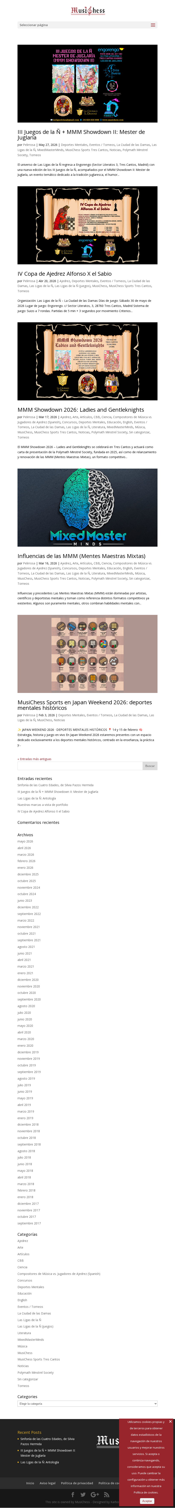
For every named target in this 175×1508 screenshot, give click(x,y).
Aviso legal (47, 1483)
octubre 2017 (27, 1217)
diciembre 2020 (28, 980)
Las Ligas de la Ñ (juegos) (72, 286)
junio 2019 (25, 1091)
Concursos (69, 422)
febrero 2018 (26, 1190)
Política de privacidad (77, 1483)
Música (140, 427)
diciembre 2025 (28, 874)
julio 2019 (24, 1085)
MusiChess (99, 286)
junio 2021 (25, 953)
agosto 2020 (26, 1006)
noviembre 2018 (29, 1131)
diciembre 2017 (28, 1204)
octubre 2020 (27, 993)
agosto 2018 (26, 1151)
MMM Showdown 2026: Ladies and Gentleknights (81, 409)
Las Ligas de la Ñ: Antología (37, 798)
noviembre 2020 (29, 986)
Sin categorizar (139, 432)
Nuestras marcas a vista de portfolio (43, 805)
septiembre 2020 (29, 999)
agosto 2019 (26, 1078)
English (127, 422)
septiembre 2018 (29, 1144)
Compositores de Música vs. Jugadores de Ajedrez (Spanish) (59, 1274)
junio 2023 (25, 900)
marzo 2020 (26, 1039)
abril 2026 (24, 848)
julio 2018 (24, 1157)
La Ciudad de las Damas (133, 145)
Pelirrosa (29, 145)
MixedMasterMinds (50, 150)
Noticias (115, 150)
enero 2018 (25, 1197)
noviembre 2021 (29, 927)
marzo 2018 (26, 1184)
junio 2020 (25, 1019)
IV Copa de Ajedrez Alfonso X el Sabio (65, 273)
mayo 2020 (25, 1026)
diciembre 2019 (28, 1052)
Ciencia (106, 417)
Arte (75, 417)
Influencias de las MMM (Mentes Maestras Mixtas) (81, 556)
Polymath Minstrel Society (109, 432)
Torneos (35, 155)
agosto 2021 (26, 947)
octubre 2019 (27, 1065)
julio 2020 (24, 1013)
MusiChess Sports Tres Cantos (86, 150)
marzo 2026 (26, 854)
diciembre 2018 (28, 1124)
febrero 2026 (26, 861)
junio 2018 (25, 1164)
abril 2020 (24, 1032)
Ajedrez (65, 281)
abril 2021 (24, 960)
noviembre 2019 (29, 1059)
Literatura (98, 427)
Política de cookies (112, 1483)
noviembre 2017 (29, 1210)
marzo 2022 (26, 920)
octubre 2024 (27, 894)
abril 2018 (24, 1177)
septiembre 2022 (29, 914)
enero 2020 (25, 1045)
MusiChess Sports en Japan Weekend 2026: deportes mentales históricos (85, 705)
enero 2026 (25, 868)
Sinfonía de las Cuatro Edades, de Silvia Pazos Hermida (55, 785)
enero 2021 (25, 973)
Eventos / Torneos (102, 145)
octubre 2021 (27, 933)
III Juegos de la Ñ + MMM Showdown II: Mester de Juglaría (81, 134)
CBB (97, 417)
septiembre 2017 (29, 1223)
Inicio (30, 1483)
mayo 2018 (25, 1171)
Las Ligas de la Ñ (41, 286)
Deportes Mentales (74, 145)
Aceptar (147, 1501)
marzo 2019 (26, 1111)
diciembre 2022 (28, 907)
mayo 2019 (25, 1098)
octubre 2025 (27, 881)
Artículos (86, 417)
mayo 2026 (25, 841)
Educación (114, 422)
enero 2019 (25, 1118)
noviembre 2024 (29, 887)
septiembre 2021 (29, 940)
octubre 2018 (27, 1138)
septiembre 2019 (29, 1072)
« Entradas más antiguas (34, 759)
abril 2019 (24, 1105)
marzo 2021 (26, 966)
